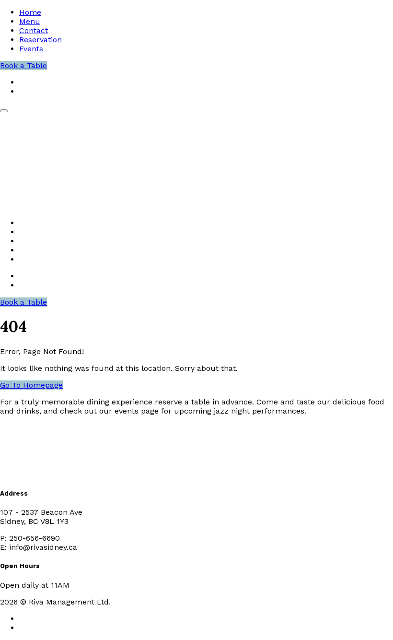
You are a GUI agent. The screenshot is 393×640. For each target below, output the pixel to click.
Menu (29, 21)
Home (30, 12)
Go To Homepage (31, 385)
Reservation (40, 39)
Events (31, 48)
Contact (33, 30)
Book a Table (23, 65)
